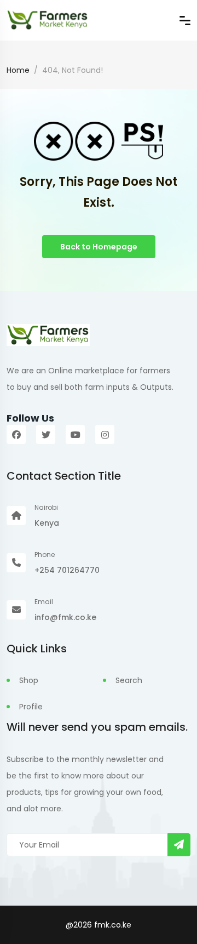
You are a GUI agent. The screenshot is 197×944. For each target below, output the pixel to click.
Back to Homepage (98, 246)
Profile (31, 706)
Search (128, 680)
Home (18, 70)
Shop (28, 680)
